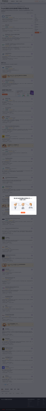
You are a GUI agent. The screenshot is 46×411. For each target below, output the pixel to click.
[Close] (35, 197)
